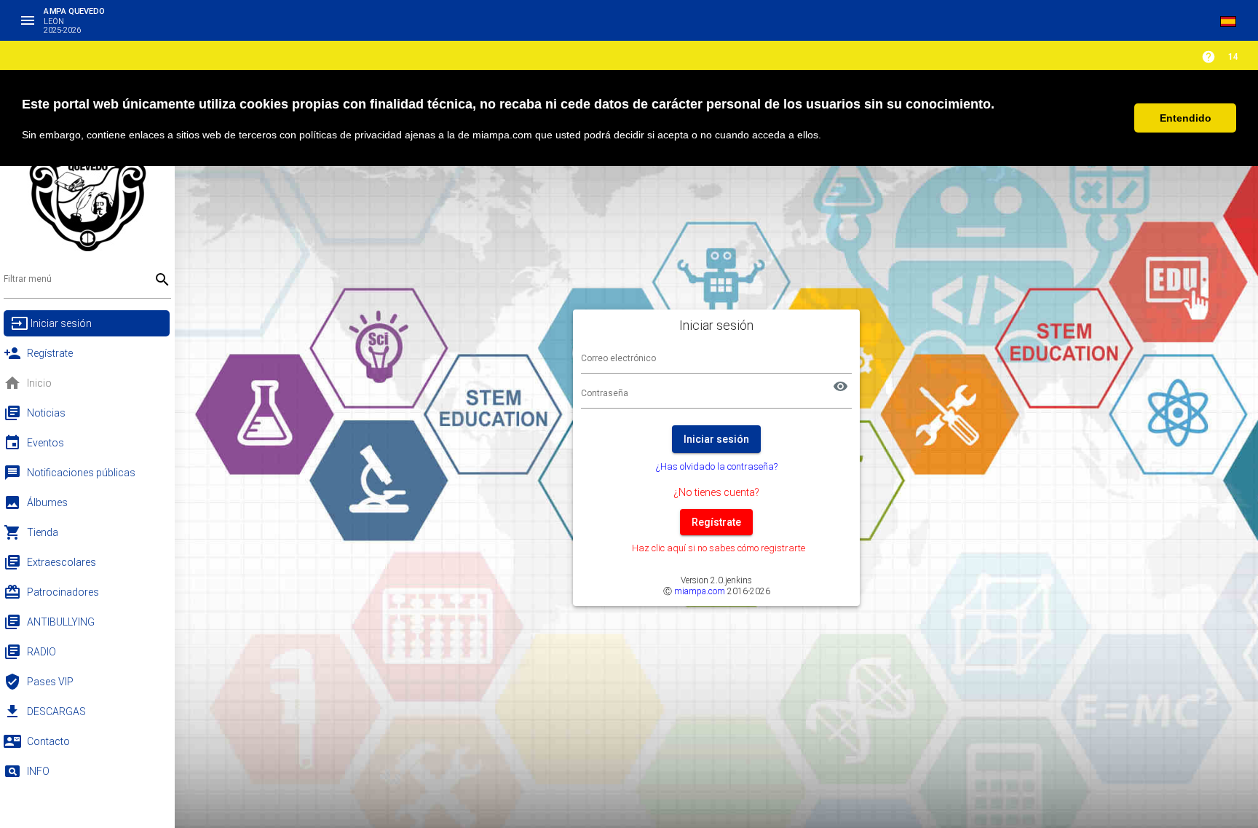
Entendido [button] (1185, 118)
